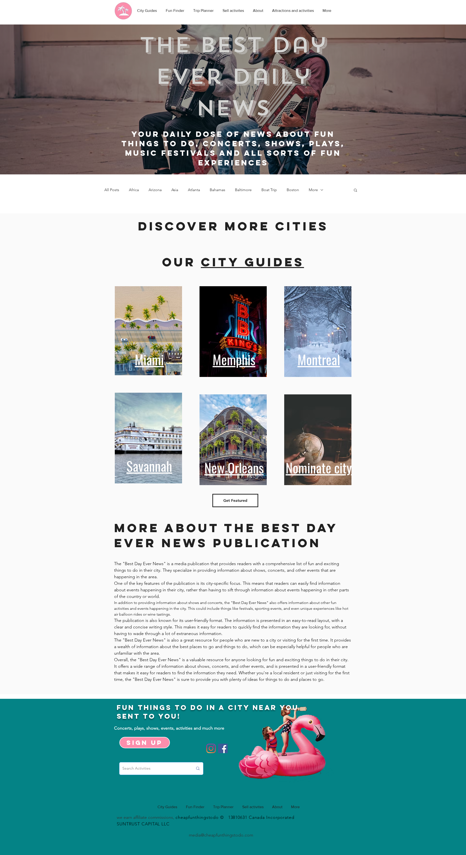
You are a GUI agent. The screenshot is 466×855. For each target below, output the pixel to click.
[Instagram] (211, 748)
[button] (355, 190)
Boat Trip (269, 189)
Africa (134, 189)
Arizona (155, 189)
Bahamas (217, 189)
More (313, 189)
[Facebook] (223, 748)
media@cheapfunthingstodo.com (221, 835)
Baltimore (243, 189)
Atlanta (194, 189)
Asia (174, 189)
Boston (293, 189)
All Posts (111, 189)
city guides (252, 261)
